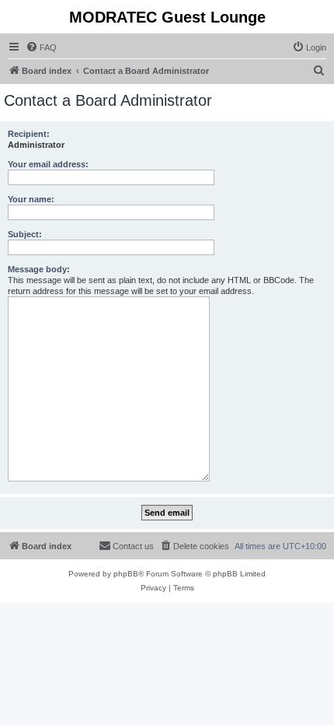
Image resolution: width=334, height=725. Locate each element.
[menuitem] (41, 47)
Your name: (31, 199)
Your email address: (48, 164)
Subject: (25, 234)
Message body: (39, 269)
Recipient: (29, 133)
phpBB (125, 573)
